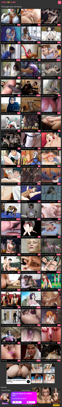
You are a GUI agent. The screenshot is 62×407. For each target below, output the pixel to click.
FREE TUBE (8, 2)
